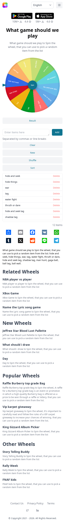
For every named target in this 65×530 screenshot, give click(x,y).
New (32, 152)
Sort (32, 167)
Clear (32, 145)
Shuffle (32, 160)
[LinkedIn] (37, 510)
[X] (27, 510)
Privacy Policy (35, 503)
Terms (51, 503)
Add (57, 132)
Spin (32, 85)
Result (32, 120)
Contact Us (17, 503)
